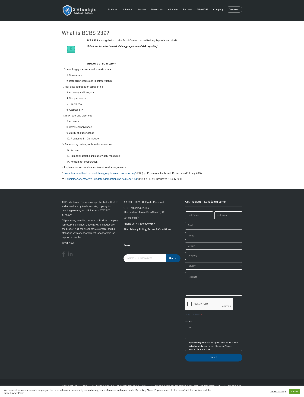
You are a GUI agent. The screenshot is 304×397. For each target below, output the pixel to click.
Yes (190, 322)
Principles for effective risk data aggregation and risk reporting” (99, 173)
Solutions (127, 9)
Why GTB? (202, 9)
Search (173, 258)
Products (112, 9)
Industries (173, 9)
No (190, 328)
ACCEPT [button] (294, 391)
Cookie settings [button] (278, 391)
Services (141, 9)
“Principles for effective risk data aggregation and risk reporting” (101, 179)
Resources (157, 9)
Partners (187, 9)
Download (234, 9)
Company (218, 9)
